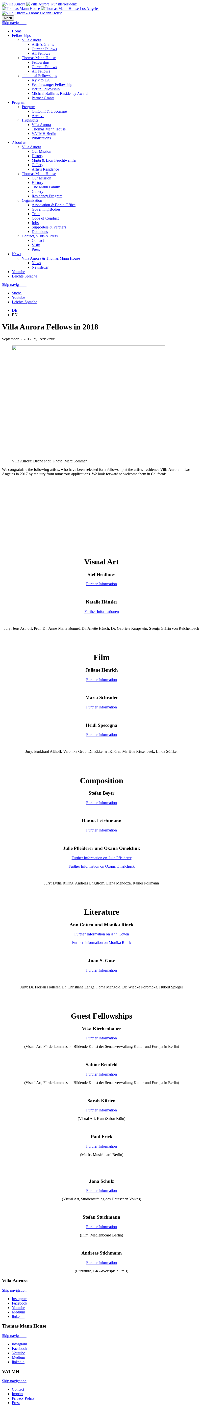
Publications (41, 138)
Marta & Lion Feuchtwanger (54, 160)
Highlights (30, 120)
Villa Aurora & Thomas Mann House (51, 258)
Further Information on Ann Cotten (101, 934)
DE (14, 310)
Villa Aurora (31, 40)
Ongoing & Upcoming (49, 111)
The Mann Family (46, 187)
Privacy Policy (23, 1398)
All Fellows (41, 53)
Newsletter (40, 267)
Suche (17, 293)
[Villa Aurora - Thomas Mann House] (32, 13)
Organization (32, 200)
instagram (19, 1344)
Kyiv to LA (41, 80)
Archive (38, 116)
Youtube (18, 272)
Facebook (19, 1303)
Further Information (101, 584)
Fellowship (40, 62)
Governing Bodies (46, 209)
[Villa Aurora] (39, 4)
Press (36, 249)
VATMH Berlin (44, 133)
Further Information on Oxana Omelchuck (102, 866)
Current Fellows (44, 49)
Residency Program (47, 196)
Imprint (17, 1394)
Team (36, 214)
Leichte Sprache (24, 276)
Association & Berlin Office (54, 205)
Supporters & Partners (49, 227)
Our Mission (41, 151)
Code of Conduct (45, 218)
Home (17, 31)
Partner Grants (43, 98)
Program (18, 102)
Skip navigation (14, 23)
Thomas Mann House (39, 58)
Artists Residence (45, 169)
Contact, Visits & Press (40, 236)
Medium (18, 1312)
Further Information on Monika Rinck (101, 942)
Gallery (37, 165)
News (16, 254)
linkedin (18, 1316)
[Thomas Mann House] (50, 8)
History (37, 156)
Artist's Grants (43, 44)
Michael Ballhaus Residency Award (60, 93)
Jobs (35, 223)
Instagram (19, 1299)
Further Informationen (101, 611)
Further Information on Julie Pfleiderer (101, 858)
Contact (38, 240)
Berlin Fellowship (46, 89)
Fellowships (21, 35)
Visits (36, 245)
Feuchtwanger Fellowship (52, 84)
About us (19, 142)
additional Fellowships (39, 76)
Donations (40, 231)
